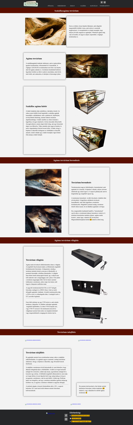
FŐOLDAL (51, 5)
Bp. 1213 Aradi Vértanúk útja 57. (81, 421)
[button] (43, 169)
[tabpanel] (66, 10)
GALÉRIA (83, 5)
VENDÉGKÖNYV (105, 5)
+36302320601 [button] (76, 418)
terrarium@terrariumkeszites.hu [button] (80, 415)
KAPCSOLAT (94, 5)
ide (91, 219)
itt (86, 392)
